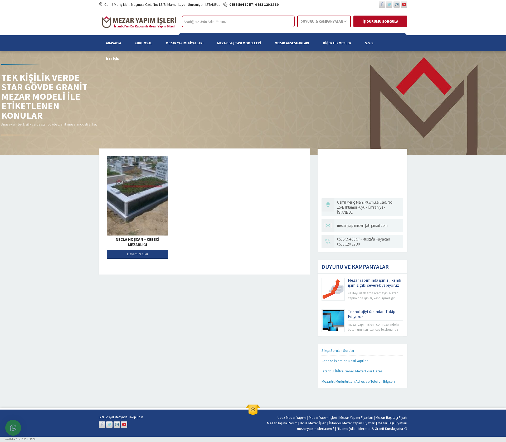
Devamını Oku (137, 254)
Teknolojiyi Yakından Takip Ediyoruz (371, 314)
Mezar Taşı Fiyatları (392, 423)
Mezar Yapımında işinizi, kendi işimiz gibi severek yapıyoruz (374, 282)
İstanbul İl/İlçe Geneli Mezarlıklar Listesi (352, 371)
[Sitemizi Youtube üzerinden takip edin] (404, 4)
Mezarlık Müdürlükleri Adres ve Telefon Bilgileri (358, 381)
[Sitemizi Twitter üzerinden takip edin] (389, 4)
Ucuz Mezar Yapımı (292, 417)
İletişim (113, 59)
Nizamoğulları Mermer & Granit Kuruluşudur (370, 428)
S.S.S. (369, 43)
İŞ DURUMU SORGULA (380, 21)
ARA (286, 21)
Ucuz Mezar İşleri (313, 423)
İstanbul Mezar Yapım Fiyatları (352, 423)
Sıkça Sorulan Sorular (338, 350)
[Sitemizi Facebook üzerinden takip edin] (382, 4)
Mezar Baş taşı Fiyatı (391, 417)
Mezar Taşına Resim (282, 423)
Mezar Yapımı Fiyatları (184, 43)
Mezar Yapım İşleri (323, 417)
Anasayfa (113, 43)
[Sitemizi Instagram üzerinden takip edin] (396, 4)
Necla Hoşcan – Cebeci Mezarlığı (137, 242)
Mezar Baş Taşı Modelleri (239, 43)
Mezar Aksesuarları (292, 43)
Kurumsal (143, 43)
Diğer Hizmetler (337, 43)
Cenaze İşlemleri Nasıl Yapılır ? (345, 360)
